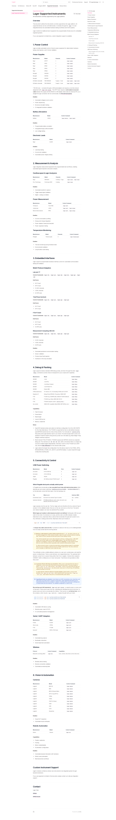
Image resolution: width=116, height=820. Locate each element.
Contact (89, 68)
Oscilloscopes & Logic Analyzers (95, 25)
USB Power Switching (93, 49)
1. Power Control (91, 15)
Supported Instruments (52, 5)
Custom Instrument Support (94, 66)
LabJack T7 (91, 36)
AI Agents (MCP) (42, 5)
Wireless (90, 57)
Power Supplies (91, 17)
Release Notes (63, 5)
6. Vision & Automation (93, 59)
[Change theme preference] (103, 2)
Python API (28, 5)
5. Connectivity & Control (93, 47)
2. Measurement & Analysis (94, 23)
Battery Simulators (92, 19)
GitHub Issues (36, 796)
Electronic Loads (91, 21)
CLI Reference (21, 5)
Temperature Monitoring (93, 30)
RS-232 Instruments (66, 93)
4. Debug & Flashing (92, 45)
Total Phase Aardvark (93, 38)
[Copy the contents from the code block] (79, 523)
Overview (14, 5)
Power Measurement (92, 27)
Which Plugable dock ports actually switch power (97, 52)
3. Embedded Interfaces (93, 32)
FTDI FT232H (91, 40)
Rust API (35, 5)
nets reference (46, 445)
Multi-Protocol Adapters (93, 34)
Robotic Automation (92, 63)
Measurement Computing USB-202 (96, 43)
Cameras (90, 61)
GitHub (35, 793)
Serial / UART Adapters (93, 55)
